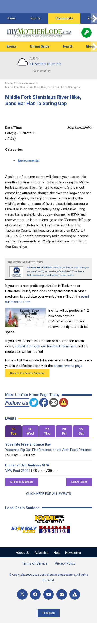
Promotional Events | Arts (25, 262)
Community (64, 18)
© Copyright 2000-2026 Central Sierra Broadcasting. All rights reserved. (48, 577)
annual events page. (68, 366)
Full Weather (37, 64)
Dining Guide (39, 46)
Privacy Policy (65, 563)
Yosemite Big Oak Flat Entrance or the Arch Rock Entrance (48, 450)
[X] (22, 594)
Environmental (28, 160)
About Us (23, 553)
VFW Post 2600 (16, 471)
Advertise (41, 553)
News (11, 18)
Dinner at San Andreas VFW (27, 465)
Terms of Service (34, 563)
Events (12, 46)
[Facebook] (35, 594)
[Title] (74, 594)
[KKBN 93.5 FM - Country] (54, 528)
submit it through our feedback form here (45, 346)
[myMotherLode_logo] (39, 32)
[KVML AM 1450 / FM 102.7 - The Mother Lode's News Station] (49, 518)
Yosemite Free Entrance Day (28, 444)
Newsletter (73, 553)
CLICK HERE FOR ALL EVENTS (48, 494)
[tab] (13, 431)
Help (57, 553)
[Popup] (86, 33)
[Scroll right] (94, 18)
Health (68, 46)
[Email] (61, 594)
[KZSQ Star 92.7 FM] (22, 528)
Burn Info (55, 64)
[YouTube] (48, 594)
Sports (35, 18)
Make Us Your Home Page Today (32, 395)
